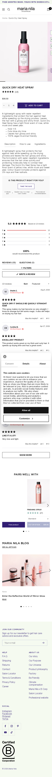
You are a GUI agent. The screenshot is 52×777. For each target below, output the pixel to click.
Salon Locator (9, 674)
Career (5, 687)
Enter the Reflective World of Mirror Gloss (23, 596)
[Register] (43, 643)
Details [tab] (26, 363)
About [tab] (43, 363)
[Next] (50, 570)
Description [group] (10, 144)
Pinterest (6, 717)
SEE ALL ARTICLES (9, 547)
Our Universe (35, 665)
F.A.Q (4, 657)
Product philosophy (38, 669)
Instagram (7, 711)
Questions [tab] (26, 263)
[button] (10, 92)
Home (4, 18)
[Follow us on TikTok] (11, 732)
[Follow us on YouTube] (5, 732)
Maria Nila (12, 769)
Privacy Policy (8, 682)
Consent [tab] (9, 363)
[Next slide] (48, 505)
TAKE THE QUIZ (26, 186)
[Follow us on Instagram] (11, 726)
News (4, 592)
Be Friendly (34, 678)
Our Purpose (35, 661)
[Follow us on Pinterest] (18, 726)
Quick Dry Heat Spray (18, 87)
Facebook (7, 714)
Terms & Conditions (11, 678)
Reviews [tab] (9, 263)
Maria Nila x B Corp (38, 689)
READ (4, 599)
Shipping (6, 661)
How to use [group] (25, 144)
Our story (33, 657)
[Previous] (2, 570)
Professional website (38, 698)
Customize (24, 418)
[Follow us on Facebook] (5, 726)
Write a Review (31, 275)
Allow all (26, 410)
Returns (6, 665)
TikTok (5, 719)
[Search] (8, 9)
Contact (6, 669)
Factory (32, 674)
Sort (26, 284)
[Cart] (48, 9)
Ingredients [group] (40, 144)
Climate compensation (36, 683)
